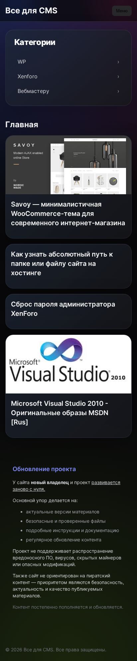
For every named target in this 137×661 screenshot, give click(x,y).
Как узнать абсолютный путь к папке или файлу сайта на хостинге (62, 263)
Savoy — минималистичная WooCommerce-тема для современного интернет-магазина (68, 213)
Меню (122, 10)
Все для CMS (31, 10)
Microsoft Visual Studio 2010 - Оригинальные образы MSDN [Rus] (59, 412)
